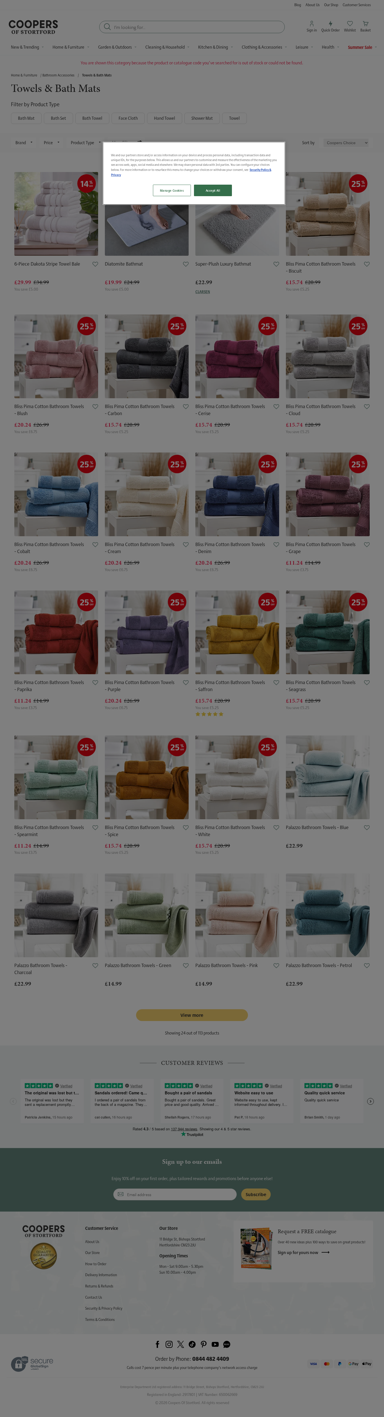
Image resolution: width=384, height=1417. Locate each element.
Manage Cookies (172, 190)
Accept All (213, 190)
